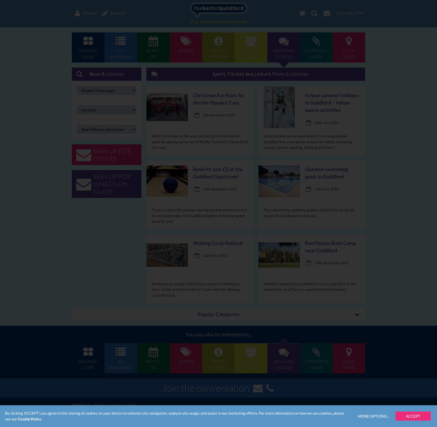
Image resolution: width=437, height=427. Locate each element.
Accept (413, 416)
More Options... (373, 416)
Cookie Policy (29, 419)
